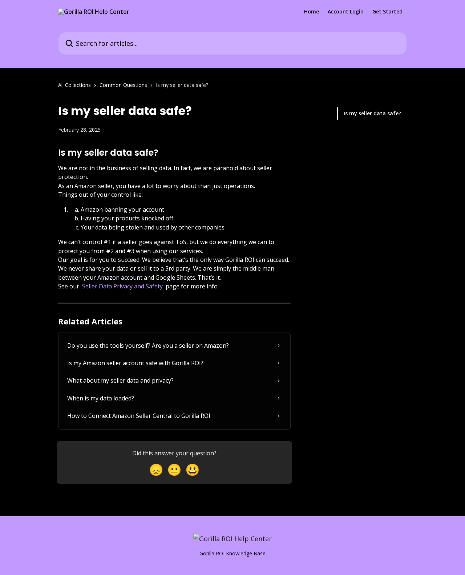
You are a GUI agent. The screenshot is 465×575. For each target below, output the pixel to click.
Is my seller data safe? (372, 113)
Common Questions (123, 84)
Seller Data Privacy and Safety (122, 286)
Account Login (346, 11)
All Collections (74, 84)
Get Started (387, 11)
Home (311, 11)
